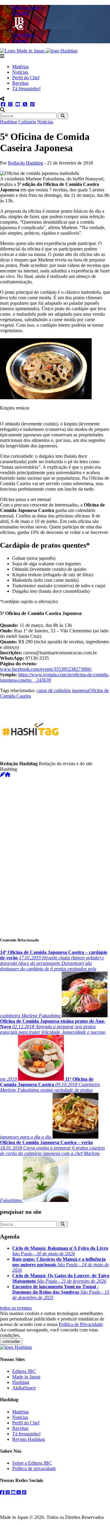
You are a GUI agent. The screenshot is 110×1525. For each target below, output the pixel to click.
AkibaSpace (24, 1387)
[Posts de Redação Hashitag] (2, 774)
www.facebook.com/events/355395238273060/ (46, 669)
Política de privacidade (34, 1468)
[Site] (7, 774)
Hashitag (8, 121)
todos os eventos (16, 1307)
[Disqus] (55, 853)
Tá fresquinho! (26, 88)
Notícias (20, 72)
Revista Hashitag (28, 1439)
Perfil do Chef (25, 77)
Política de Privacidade (81, 1324)
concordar (11, 1341)
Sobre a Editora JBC (32, 1463)
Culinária (27, 121)
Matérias (20, 66)
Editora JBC (24, 1371)
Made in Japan (26, 1376)
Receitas (20, 83)
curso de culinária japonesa (63, 690)
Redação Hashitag (25, 162)
